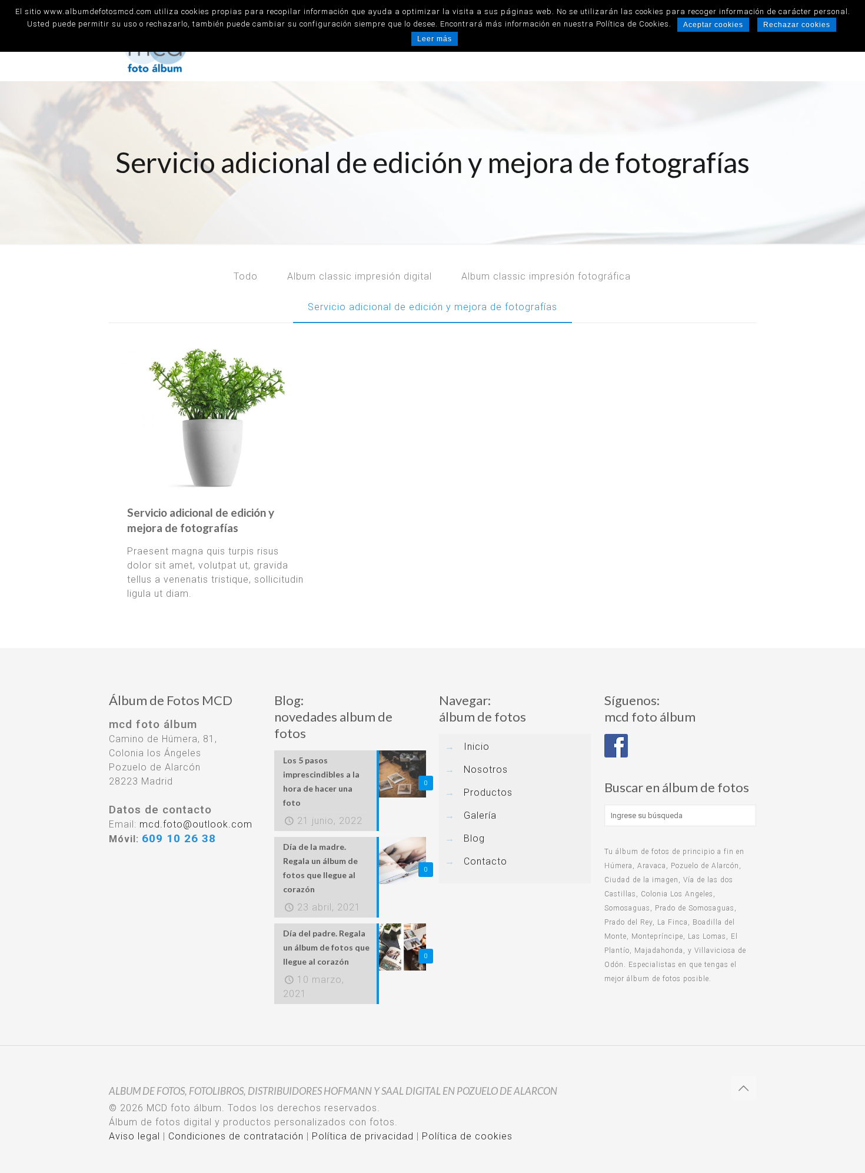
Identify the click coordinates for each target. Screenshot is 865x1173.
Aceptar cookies (713, 25)
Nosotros (486, 769)
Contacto (485, 861)
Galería (480, 815)
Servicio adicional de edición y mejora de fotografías (432, 307)
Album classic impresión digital (359, 276)
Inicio (477, 746)
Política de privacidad (363, 1136)
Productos (488, 792)
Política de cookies (467, 1136)
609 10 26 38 (179, 838)
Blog (474, 838)
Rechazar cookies (796, 25)
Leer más (434, 39)
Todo (246, 276)
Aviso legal (134, 1136)
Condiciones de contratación (236, 1136)
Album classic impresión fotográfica (546, 276)
